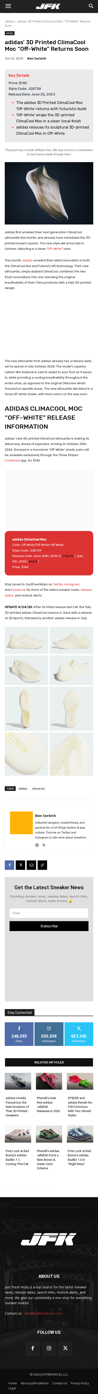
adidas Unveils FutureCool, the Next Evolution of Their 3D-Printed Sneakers (17, 1106)
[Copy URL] (42, 865)
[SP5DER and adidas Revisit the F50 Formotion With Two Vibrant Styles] (80, 1081)
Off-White (55, 248)
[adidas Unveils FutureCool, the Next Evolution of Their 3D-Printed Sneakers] (18, 1081)
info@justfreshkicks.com (43, 1313)
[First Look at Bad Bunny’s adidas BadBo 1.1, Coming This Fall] (18, 1134)
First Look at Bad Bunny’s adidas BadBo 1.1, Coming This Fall (17, 1157)
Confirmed (12, 460)
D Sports (68, 556)
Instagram (71, 584)
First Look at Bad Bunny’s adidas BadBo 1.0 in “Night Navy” (79, 1157)
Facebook (18, 589)
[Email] (31, 865)
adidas (9, 21)
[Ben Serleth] (21, 829)
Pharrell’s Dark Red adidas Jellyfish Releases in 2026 (48, 1104)
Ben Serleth (36, 58)
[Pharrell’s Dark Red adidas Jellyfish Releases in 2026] (49, 1081)
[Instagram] (37, 844)
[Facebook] (9, 865)
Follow (49, 1024)
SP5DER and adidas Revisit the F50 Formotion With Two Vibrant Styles (80, 1106)
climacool (38, 788)
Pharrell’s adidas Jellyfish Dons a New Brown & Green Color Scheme (48, 1159)
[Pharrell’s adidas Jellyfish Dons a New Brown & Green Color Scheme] (49, 1134)
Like (19, 1024)
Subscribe (49, 926)
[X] (44, 844)
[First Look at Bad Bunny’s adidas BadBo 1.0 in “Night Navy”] (80, 1134)
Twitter (58, 584)
